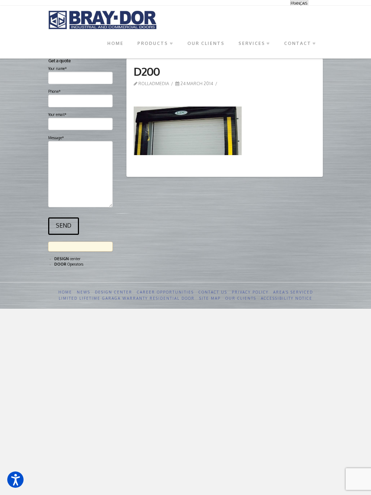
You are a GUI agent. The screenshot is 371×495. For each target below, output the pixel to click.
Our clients (240, 298)
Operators (68, 264)
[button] (15, 479)
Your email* (57, 114)
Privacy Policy (250, 292)
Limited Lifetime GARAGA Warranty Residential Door (127, 298)
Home (65, 292)
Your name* (57, 68)
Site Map (210, 298)
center (67, 259)
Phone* (54, 91)
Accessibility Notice (286, 298)
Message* (56, 138)
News (83, 292)
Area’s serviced (293, 292)
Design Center (113, 292)
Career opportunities (165, 292)
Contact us (213, 292)
